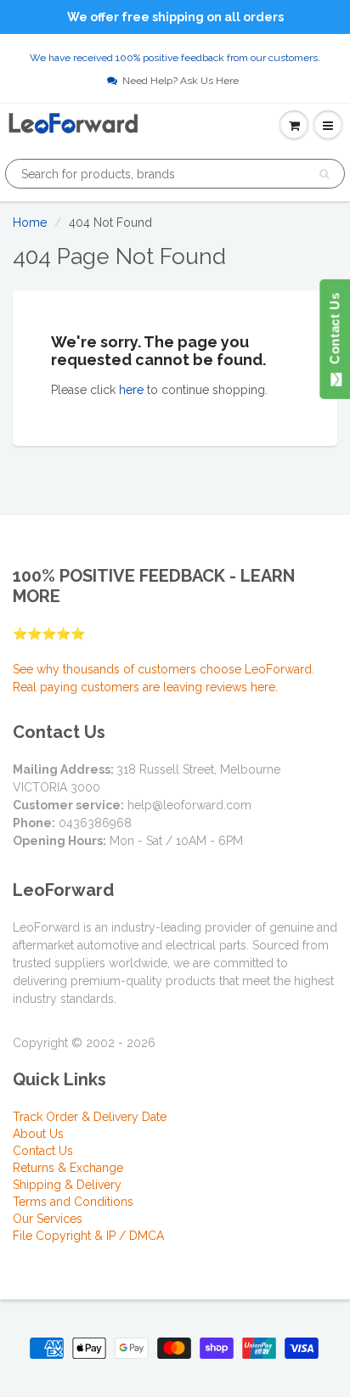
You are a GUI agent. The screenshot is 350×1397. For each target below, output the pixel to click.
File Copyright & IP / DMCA (88, 1235)
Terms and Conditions (73, 1201)
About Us (38, 1134)
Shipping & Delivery (67, 1184)
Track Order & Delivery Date (90, 1117)
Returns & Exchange (68, 1167)
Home (30, 222)
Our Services (47, 1218)
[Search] (324, 174)
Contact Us (43, 1151)
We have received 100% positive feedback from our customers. (175, 58)
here (131, 390)
